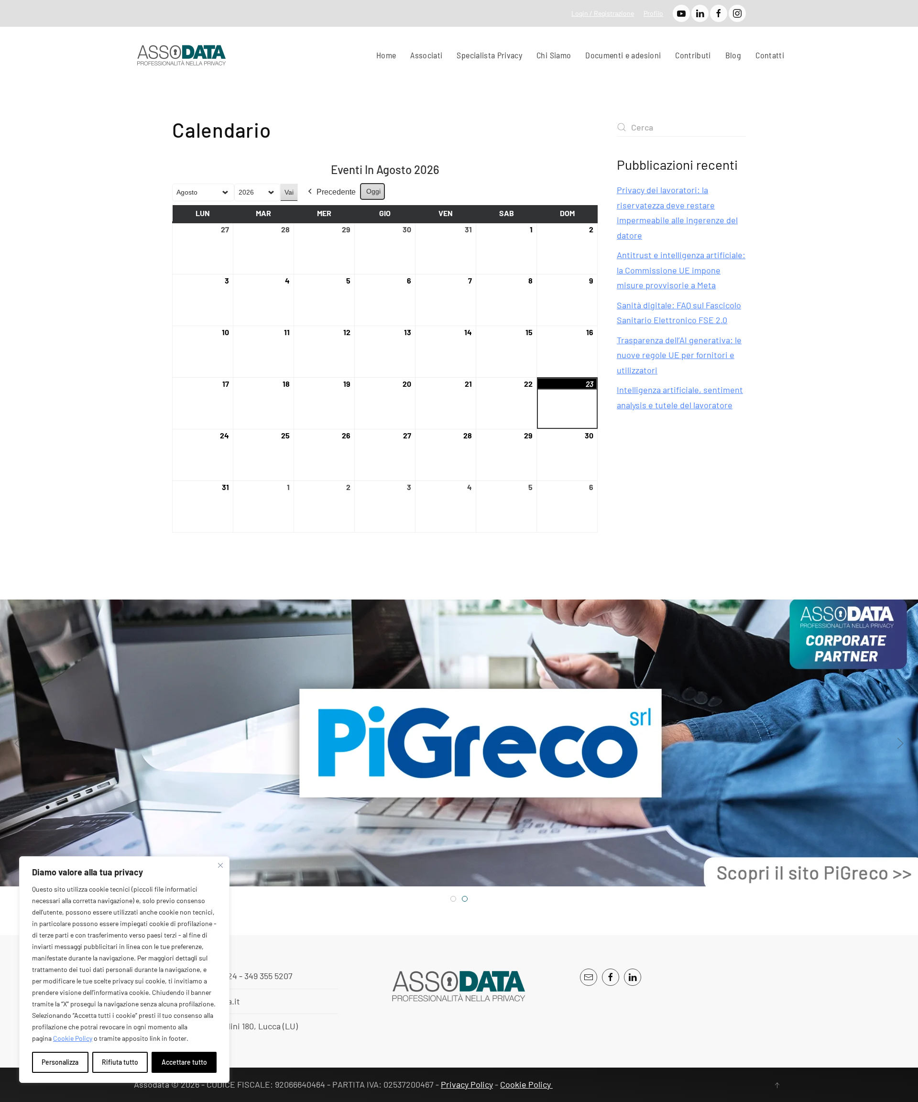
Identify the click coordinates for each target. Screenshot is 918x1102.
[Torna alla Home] (182, 55)
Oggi (373, 191)
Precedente (336, 192)
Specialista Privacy (489, 55)
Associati (426, 55)
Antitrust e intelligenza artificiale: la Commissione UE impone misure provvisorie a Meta (681, 270)
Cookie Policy (72, 1038)
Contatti (769, 55)
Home (386, 55)
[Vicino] (220, 865)
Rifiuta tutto (120, 1062)
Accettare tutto (184, 1062)
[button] (18, 743)
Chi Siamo (553, 55)
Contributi (693, 55)
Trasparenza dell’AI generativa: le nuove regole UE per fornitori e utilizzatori (679, 355)
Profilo (653, 13)
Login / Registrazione (602, 13)
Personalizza (60, 1062)
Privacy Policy (467, 1084)
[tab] (453, 899)
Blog (733, 55)
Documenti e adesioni (623, 55)
